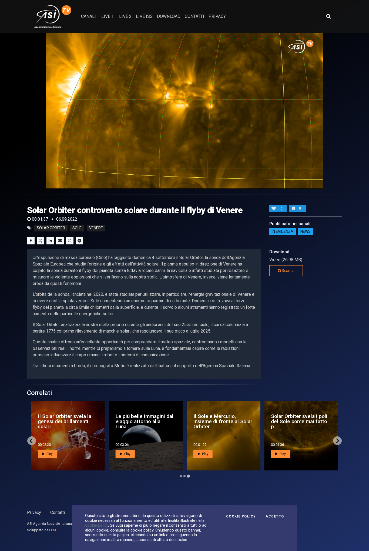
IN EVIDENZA (282, 232)
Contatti (57, 512)
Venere (96, 228)
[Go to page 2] (184, 476)
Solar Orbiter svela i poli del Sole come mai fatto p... (299, 421)
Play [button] (49, 454)
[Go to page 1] (181, 476)
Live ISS (144, 16)
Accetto (275, 516)
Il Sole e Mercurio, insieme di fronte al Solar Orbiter (222, 421)
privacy (217, 16)
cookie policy (96, 525)
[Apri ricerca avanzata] (328, 16)
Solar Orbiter (51, 228)
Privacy (34, 512)
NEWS (305, 232)
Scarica (287, 270)
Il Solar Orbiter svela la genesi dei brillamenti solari (64, 421)
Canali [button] (88, 16)
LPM (52, 530)
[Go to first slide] (337, 440)
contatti (194, 16)
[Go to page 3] (188, 476)
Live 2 (125, 16)
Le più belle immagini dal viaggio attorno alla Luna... (144, 421)
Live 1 (107, 16)
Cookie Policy (241, 516)
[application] (184, 110)
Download (168, 16)
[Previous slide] (31, 440)
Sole (77, 228)
